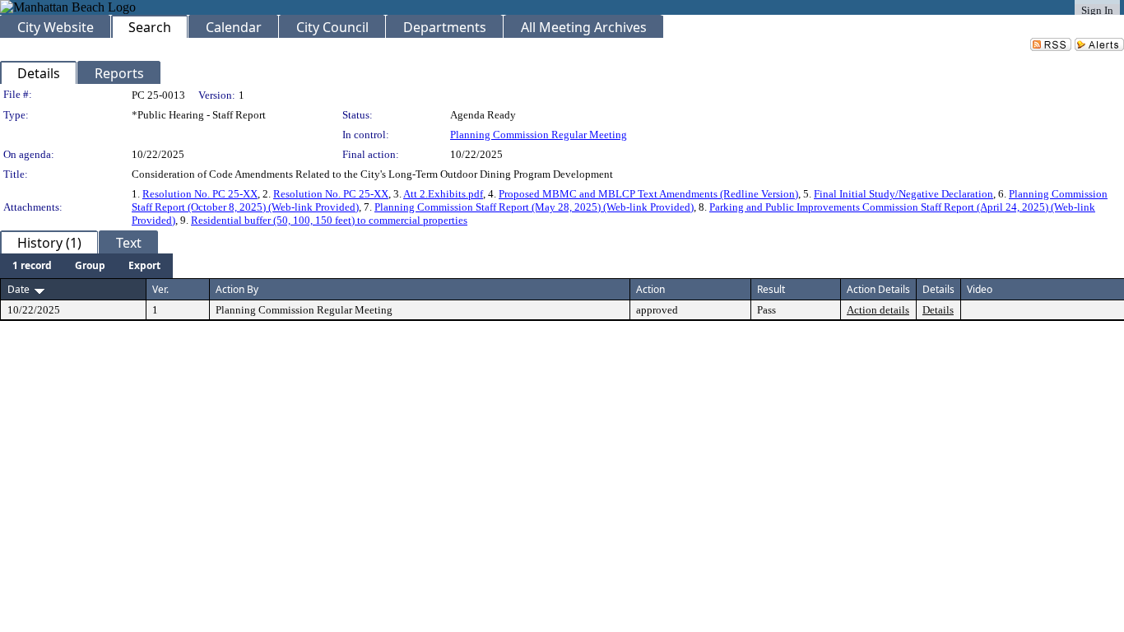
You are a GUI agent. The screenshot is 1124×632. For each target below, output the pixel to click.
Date (18, 289)
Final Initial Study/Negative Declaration (903, 194)
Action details (878, 310)
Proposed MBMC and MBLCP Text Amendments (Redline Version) (648, 194)
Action (650, 289)
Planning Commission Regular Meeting (538, 134)
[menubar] (86, 265)
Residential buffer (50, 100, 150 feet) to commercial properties (329, 220)
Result (771, 289)
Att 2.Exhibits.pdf (443, 194)
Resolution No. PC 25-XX (200, 194)
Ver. (160, 289)
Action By (237, 289)
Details (938, 310)
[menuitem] (32, 265)
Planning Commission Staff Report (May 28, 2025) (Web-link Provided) (534, 207)
